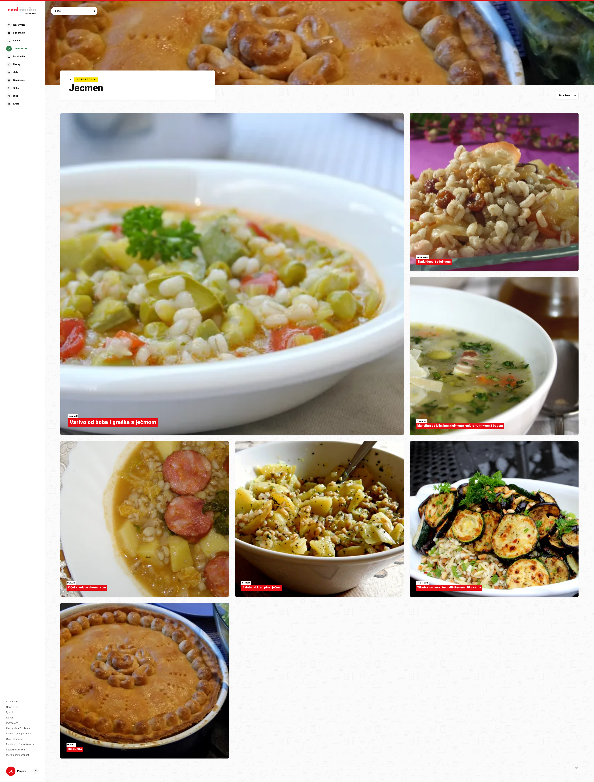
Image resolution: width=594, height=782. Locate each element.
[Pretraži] (93, 11)
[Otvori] (35, 771)
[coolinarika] (22, 10)
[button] (22, 64)
